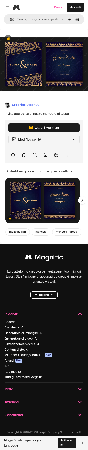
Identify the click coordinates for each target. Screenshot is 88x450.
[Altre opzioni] (67, 155)
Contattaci (14, 414)
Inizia (9, 389)
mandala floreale (67, 232)
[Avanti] (82, 200)
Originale (30, 39)
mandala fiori (17, 232)
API (7, 366)
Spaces (10, 322)
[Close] (81, 443)
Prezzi (58, 7)
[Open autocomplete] (10, 19)
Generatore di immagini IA (23, 333)
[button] (44, 295)
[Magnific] (44, 258)
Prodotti (12, 313)
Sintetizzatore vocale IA (22, 344)
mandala (40, 232)
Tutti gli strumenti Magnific (24, 377)
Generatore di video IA (21, 338)
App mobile (13, 372)
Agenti (13, 361)
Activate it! (66, 443)
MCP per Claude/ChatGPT (28, 355)
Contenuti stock (16, 349)
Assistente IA (14, 327)
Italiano (44, 295)
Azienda (12, 402)
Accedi (75, 7)
